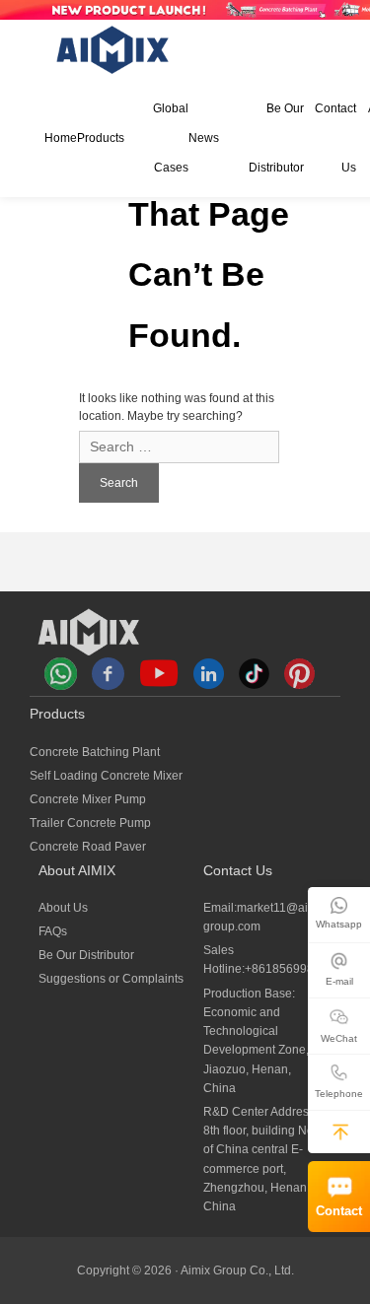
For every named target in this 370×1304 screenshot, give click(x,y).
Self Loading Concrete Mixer (106, 776)
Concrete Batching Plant (95, 752)
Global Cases (170, 138)
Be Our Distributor (276, 138)
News (203, 138)
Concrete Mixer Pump (88, 799)
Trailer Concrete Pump (90, 823)
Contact (339, 1211)
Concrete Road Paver (88, 847)
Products (100, 138)
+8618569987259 (293, 969)
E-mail (339, 981)
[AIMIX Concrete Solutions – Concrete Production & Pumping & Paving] (113, 50)
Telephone (339, 1093)
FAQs (52, 931)
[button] (340, 1131)
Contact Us (335, 138)
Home (60, 138)
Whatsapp (339, 924)
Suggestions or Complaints (111, 979)
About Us (63, 908)
